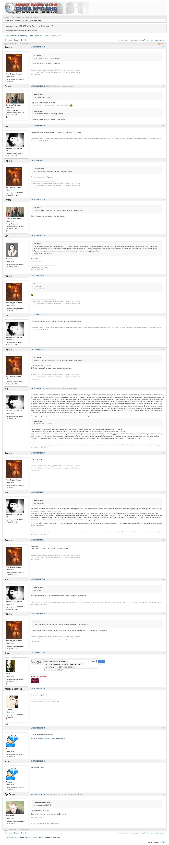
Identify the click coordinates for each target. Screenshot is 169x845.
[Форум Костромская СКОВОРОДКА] (48, 8)
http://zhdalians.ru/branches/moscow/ (52, 739)
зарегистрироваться (157, 40)
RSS (162, 43)
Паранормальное (36, 36)
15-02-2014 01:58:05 (38, 126)
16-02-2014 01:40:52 (38, 579)
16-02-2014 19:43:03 (38, 653)
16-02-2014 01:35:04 (38, 492)
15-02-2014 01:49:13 (38, 47)
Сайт (6, 724)
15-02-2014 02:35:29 (38, 199)
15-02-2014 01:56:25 (38, 86)
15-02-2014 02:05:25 (38, 160)
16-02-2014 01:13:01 (38, 388)
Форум (7, 17)
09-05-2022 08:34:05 (38, 794)
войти (144, 40)
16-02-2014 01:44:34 (38, 613)
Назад (16, 40)
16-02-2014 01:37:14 (38, 540)
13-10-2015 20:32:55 (38, 728)
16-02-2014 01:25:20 (38, 453)
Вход (36, 17)
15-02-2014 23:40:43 (38, 315)
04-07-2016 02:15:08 (38, 761)
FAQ (13, 17)
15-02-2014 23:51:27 (38, 349)
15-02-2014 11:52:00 (38, 276)
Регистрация (27, 17)
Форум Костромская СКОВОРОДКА (16, 36)
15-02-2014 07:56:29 (38, 235)
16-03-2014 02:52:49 (38, 688)
